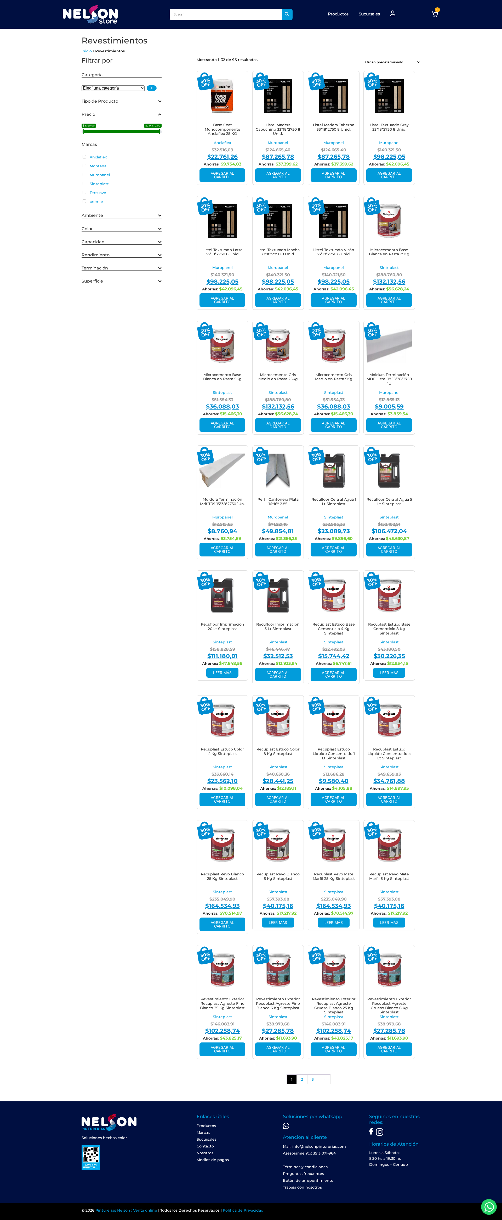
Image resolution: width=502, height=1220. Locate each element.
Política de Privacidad (243, 1210)
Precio (88, 114)
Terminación (95, 268)
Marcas (203, 1132)
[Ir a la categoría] (152, 88)
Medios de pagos (213, 1159)
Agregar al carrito (222, 175)
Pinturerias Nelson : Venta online (126, 1210)
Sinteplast (389, 267)
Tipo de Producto (100, 101)
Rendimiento (96, 254)
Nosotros (205, 1153)
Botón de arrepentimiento (308, 1180)
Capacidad (93, 241)
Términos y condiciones (305, 1166)
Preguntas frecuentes (303, 1173)
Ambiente (92, 215)
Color (87, 228)
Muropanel (278, 142)
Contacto (205, 1146)
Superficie (92, 281)
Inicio (87, 51)
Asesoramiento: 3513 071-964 (309, 1153)
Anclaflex (222, 142)
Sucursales (369, 14)
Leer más (222, 672)
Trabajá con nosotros (302, 1187)
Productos (338, 14)
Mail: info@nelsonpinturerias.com (314, 1146)
